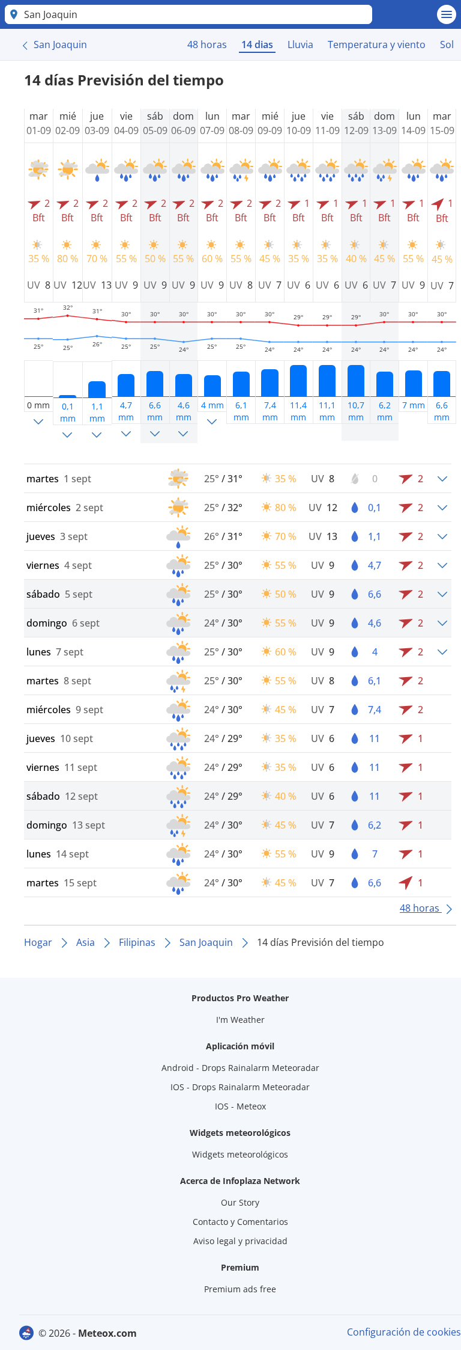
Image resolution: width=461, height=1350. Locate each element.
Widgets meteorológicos (240, 1154)
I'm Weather (240, 1019)
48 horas (207, 44)
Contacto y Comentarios (240, 1221)
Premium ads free (240, 1289)
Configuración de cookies (404, 1332)
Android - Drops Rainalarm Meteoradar (240, 1067)
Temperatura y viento (377, 44)
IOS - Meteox (240, 1106)
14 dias (257, 44)
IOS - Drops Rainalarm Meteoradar (240, 1087)
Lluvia (300, 44)
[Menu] (446, 14)
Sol (447, 44)
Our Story (240, 1202)
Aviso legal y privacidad (240, 1241)
